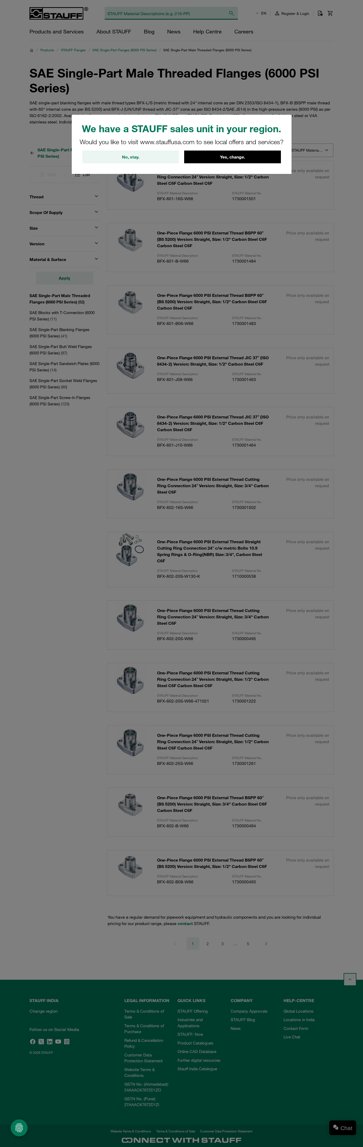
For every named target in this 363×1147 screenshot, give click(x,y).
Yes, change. (232, 157)
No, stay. (130, 157)
